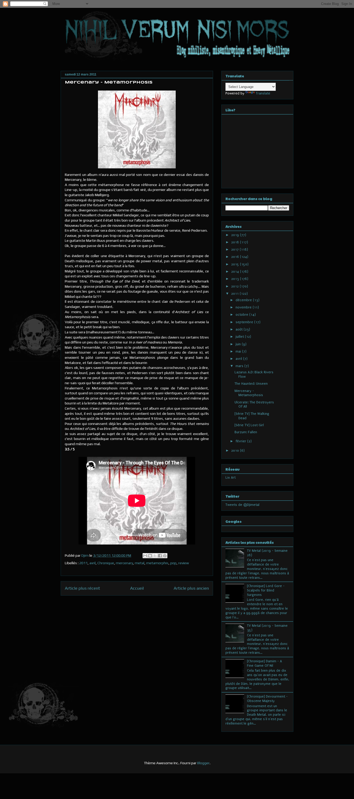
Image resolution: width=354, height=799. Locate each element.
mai (239, 351)
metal (139, 563)
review (183, 563)
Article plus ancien (191, 588)
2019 (235, 235)
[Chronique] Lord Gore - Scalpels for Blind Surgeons (266, 590)
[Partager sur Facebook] (159, 555)
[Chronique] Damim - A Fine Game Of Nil (264, 663)
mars (240, 366)
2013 (235, 279)
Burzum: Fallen (246, 432)
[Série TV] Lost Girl (249, 425)
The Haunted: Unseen (251, 383)
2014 (235, 271)
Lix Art (230, 477)
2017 (235, 249)
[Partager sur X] (155, 555)
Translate (263, 93)
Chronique (105, 563)
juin (239, 344)
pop (173, 563)
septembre (245, 322)
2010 (235, 450)
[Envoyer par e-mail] (145, 555)
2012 (235, 286)
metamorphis (157, 563)
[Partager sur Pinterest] (164, 555)
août (240, 329)
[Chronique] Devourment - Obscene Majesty (267, 698)
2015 (235, 264)
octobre (242, 314)
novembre (244, 307)
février (241, 441)
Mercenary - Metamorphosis (249, 393)
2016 (235, 257)
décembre (244, 300)
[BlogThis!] (150, 555)
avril (92, 563)
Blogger (203, 763)
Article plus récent (82, 588)
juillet (240, 337)
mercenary (124, 563)
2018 (235, 242)
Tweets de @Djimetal (242, 505)
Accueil (137, 588)
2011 (83, 563)
